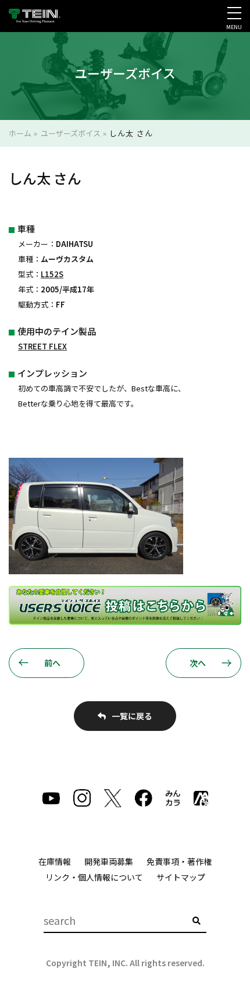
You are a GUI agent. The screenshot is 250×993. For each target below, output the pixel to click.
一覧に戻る (132, 716)
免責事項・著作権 (179, 861)
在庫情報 (54, 861)
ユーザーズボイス (71, 133)
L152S (52, 274)
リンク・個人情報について (94, 877)
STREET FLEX (42, 346)
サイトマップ (180, 877)
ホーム (20, 133)
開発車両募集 (108, 861)
